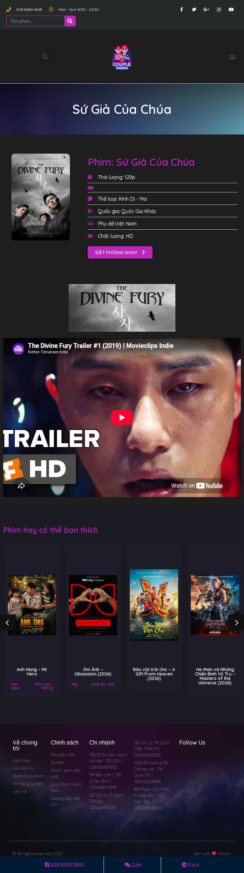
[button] (232, 56)
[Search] (69, 21)
